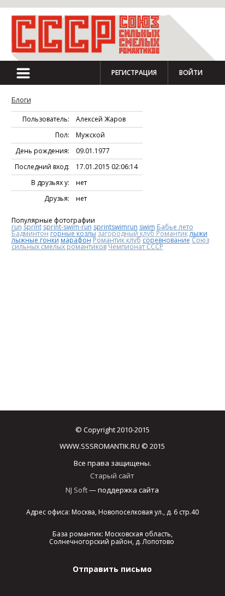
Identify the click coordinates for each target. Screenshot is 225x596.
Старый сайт (112, 476)
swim (147, 227)
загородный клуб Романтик (143, 233)
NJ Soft (76, 490)
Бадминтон (30, 233)
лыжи (199, 233)
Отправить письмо (112, 569)
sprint (32, 227)
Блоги (21, 100)
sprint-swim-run (67, 227)
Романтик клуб (117, 240)
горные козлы (73, 233)
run (16, 227)
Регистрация (134, 72)
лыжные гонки (35, 240)
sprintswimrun (115, 227)
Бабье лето (175, 227)
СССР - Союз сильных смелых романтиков (90, 34)
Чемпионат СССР (135, 246)
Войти (191, 72)
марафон (76, 240)
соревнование (166, 240)
